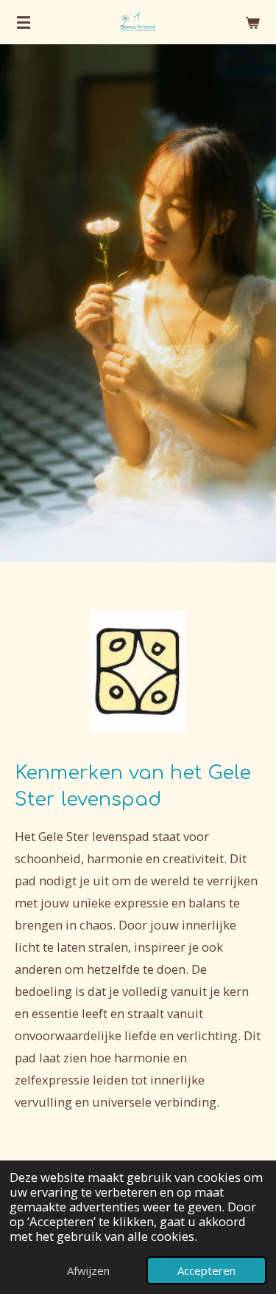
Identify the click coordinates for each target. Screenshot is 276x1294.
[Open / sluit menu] (23, 22)
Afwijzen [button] (88, 1270)
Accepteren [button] (206, 1270)
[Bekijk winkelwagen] (252, 22)
